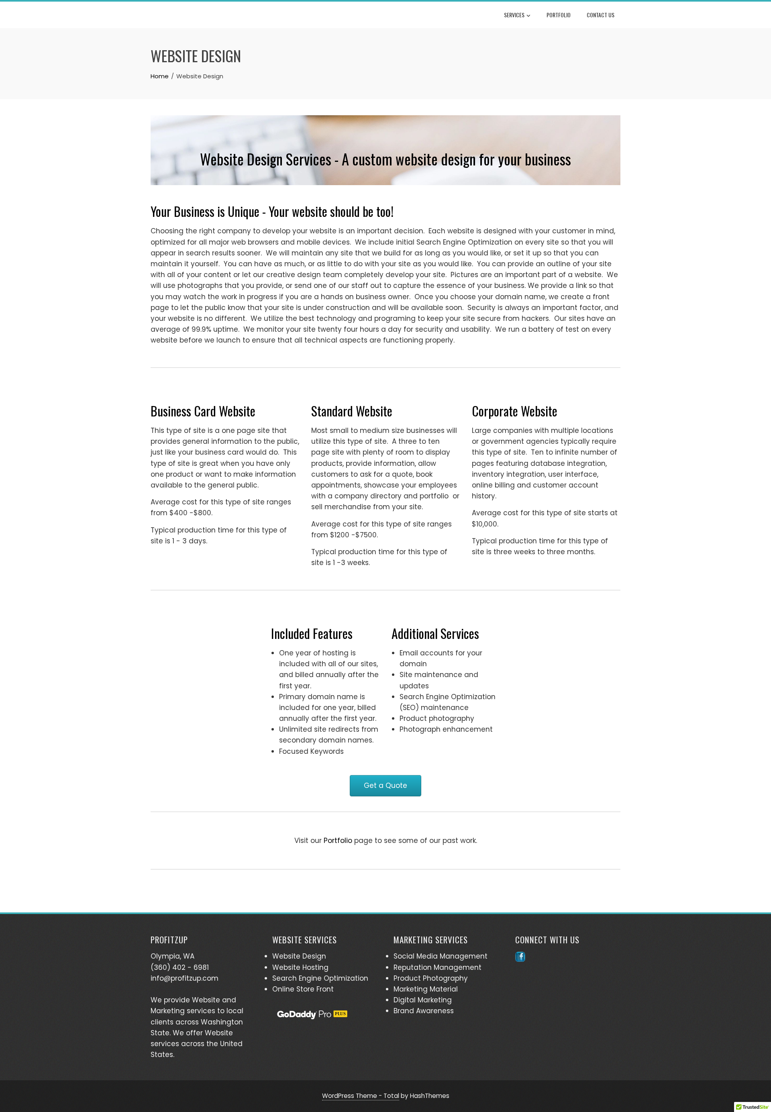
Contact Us (600, 14)
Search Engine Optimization (320, 978)
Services (514, 14)
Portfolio (559, 14)
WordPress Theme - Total (360, 1096)
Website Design (299, 956)
